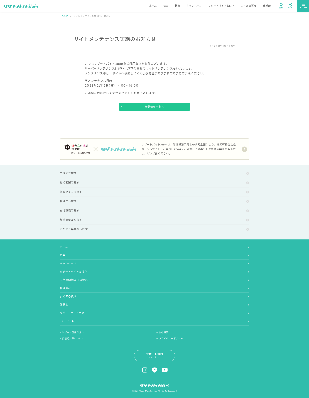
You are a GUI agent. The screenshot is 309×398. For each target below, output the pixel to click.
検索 (165, 6)
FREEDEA (67, 321)
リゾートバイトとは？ (221, 6)
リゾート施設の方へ (73, 332)
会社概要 (164, 332)
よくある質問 (249, 6)
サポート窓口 (154, 355)
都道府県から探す (71, 220)
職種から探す (68, 201)
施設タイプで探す (71, 192)
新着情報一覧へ (154, 107)
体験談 (267, 6)
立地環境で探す (69, 210)
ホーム (153, 6)
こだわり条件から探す (74, 229)
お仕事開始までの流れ (74, 280)
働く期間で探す (69, 182)
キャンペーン (194, 6)
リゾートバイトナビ (72, 313)
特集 (177, 6)
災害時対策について (73, 338)
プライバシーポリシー (171, 338)
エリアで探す (68, 173)
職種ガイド (67, 288)
